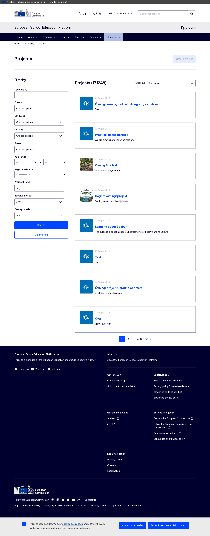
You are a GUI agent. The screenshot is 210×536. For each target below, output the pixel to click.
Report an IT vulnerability (27, 505)
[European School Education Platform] (31, 13)
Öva (98, 318)
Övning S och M (106, 165)
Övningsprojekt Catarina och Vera (119, 288)
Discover (47, 37)
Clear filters (41, 234)
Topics (18, 102)
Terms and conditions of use (168, 380)
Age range (20, 156)
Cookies (111, 465)
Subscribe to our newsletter (121, 386)
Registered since (23, 169)
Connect (94, 37)
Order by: (140, 82)
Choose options (24, 108)
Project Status (22, 182)
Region (18, 143)
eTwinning (112, 37)
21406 (138, 339)
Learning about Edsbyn (111, 226)
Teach (78, 37)
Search (41, 225)
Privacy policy (114, 459)
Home (20, 37)
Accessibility (134, 505)
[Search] (191, 13)
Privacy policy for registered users (171, 386)
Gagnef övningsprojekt (111, 196)
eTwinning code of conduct (168, 392)
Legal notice (117, 505)
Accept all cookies (133, 525)
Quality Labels (22, 209)
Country (19, 129)
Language (19, 115)
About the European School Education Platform (132, 359)
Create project (184, 58)
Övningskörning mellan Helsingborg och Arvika (127, 104)
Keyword (19, 89)
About (31, 37)
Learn (63, 37)
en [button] (84, 13)
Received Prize (22, 195)
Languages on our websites (59, 505)
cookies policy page (72, 523)
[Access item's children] (37, 37)
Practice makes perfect (111, 134)
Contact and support (117, 380)
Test (98, 257)
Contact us (90, 499)
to (41, 162)
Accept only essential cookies (168, 525)
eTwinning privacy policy (166, 397)
